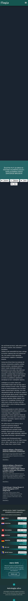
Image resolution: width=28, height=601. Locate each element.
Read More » (6, 459)
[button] (25, 2)
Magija (5, 2)
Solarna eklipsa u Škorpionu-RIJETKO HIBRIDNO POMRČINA (14, 450)
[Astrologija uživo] (14, 584)
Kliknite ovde (14, 574)
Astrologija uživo (14, 588)
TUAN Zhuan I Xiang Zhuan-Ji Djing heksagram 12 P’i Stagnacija (13, 488)
